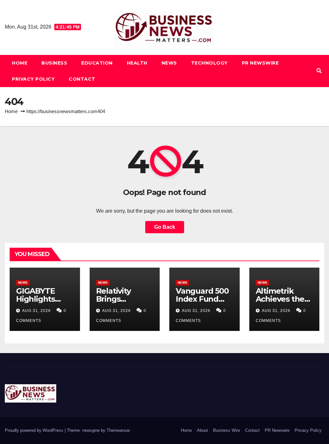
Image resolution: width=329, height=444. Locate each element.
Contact (82, 79)
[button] (319, 71)
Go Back (164, 227)
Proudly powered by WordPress (35, 430)
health (137, 63)
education (97, 63)
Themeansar (118, 430)
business (54, 63)
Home (19, 63)
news (169, 63)
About (202, 430)
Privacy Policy (33, 79)
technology (209, 63)
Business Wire (226, 430)
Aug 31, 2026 (36, 310)
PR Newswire (260, 63)
